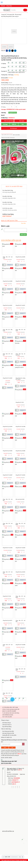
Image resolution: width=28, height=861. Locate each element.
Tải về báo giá (13, 128)
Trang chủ (3, 14)
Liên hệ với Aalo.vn (6, 724)
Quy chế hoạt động (6, 726)
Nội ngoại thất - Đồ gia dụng (14, 14)
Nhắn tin (14, 124)
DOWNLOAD (12, 137)
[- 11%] (20, 273)
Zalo (23, 124)
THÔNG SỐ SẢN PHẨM (5, 137)
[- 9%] (20, 297)
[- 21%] (20, 370)
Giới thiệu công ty (6, 722)
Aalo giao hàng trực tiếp (8, 733)
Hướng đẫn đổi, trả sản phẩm (9, 735)
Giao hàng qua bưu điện (8, 731)
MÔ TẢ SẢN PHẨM (16, 134)
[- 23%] (7, 346)
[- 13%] (20, 467)
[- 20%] (20, 249)
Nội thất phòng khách (6, 16)
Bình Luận (23, 234)
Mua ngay (21, 120)
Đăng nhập (9, 5)
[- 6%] (7, 636)
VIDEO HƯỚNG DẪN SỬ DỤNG (6, 134)
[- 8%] (7, 321)
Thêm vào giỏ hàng (8, 120)
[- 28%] (7, 612)
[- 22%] (7, 491)
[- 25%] (20, 491)
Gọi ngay (5, 124)
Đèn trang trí (16, 16)
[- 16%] (20, 321)
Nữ (12, 747)
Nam (5, 747)
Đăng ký (3, 5)
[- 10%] (7, 249)
